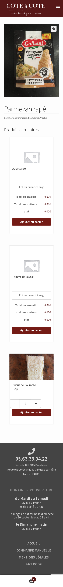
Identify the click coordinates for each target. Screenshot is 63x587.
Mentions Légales (34, 557)
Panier (17, 578)
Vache (43, 117)
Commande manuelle (33, 550)
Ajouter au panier (31, 222)
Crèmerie (22, 117)
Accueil (33, 543)
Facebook (34, 564)
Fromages (33, 117)
